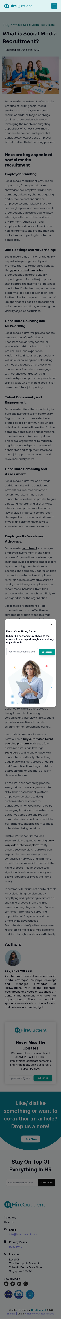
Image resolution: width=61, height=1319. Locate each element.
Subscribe (47, 652)
